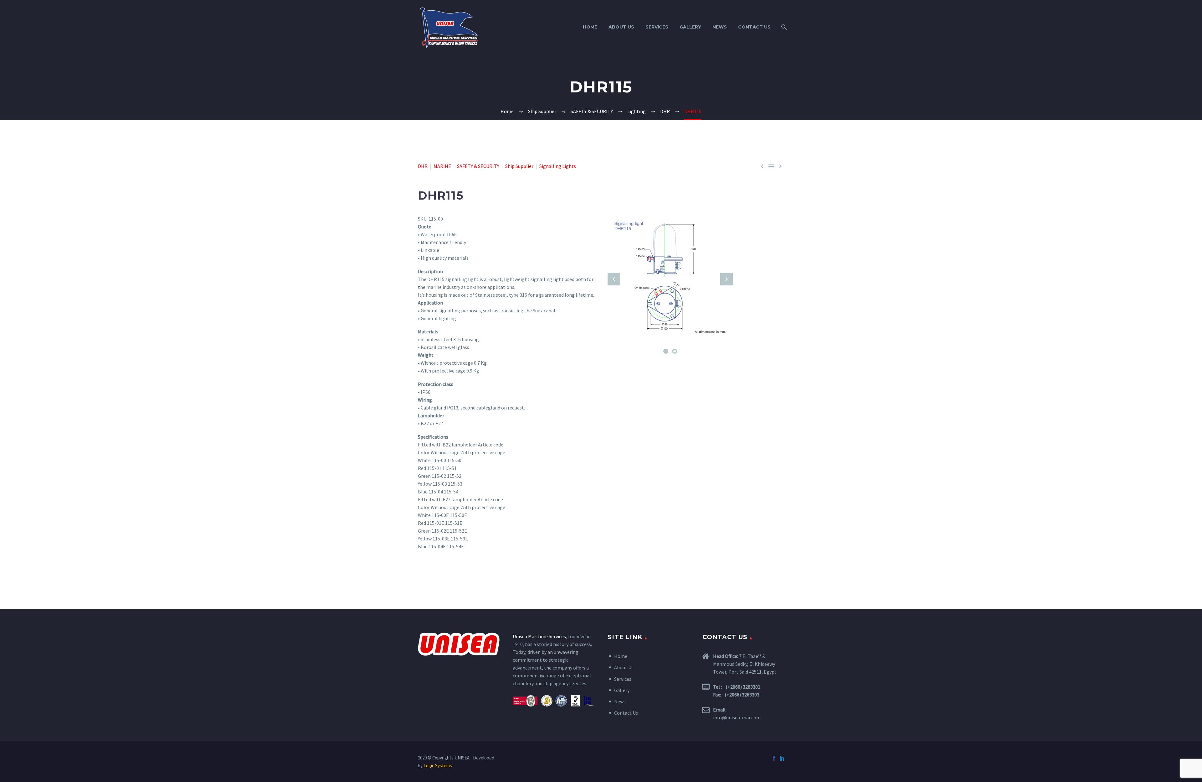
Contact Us (754, 27)
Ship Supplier (519, 166)
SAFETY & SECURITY (478, 166)
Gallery (690, 27)
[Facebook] (774, 758)
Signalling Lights (557, 166)
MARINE (442, 166)
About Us (621, 27)
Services (656, 27)
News (719, 27)
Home (590, 27)
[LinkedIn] (782, 758)
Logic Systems (438, 766)
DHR (423, 166)
